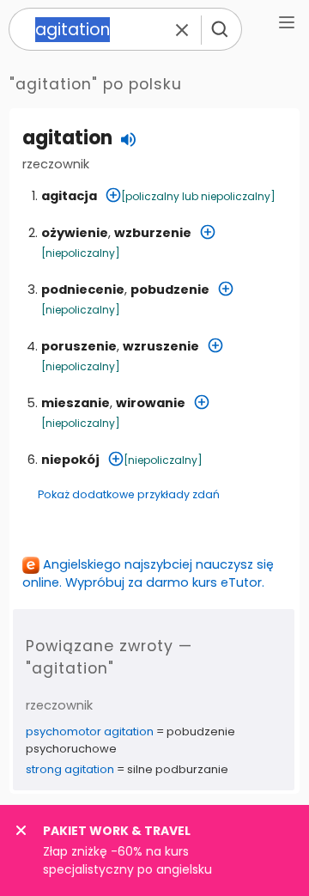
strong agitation (70, 769)
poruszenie (79, 346)
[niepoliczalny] (80, 253)
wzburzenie (152, 232)
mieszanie (75, 402)
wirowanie (150, 402)
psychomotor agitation (90, 731)
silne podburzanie (177, 769)
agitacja (69, 195)
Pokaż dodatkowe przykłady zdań (129, 494)
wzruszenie (161, 346)
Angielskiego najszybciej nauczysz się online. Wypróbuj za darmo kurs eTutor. (148, 573)
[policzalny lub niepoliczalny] (198, 196)
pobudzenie (169, 289)
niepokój (70, 459)
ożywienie (74, 232)
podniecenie (82, 289)
